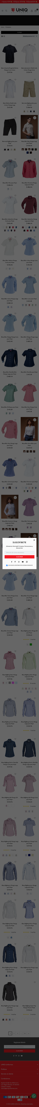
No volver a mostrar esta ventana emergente (20, 565)
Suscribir (19, 557)
